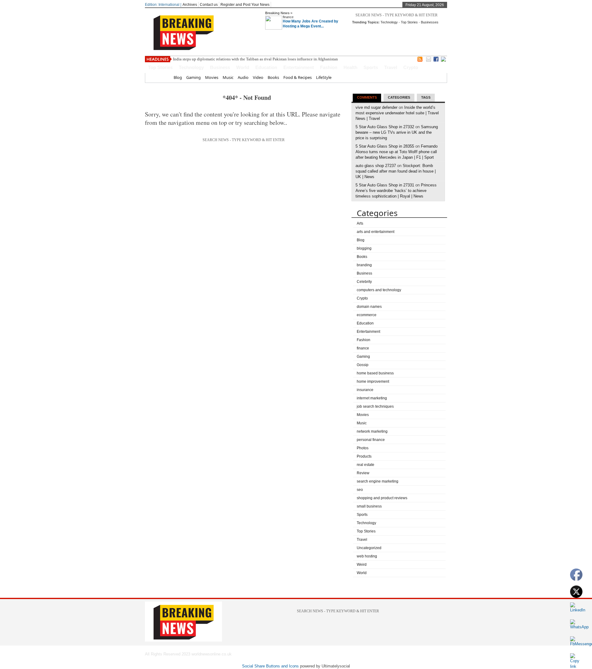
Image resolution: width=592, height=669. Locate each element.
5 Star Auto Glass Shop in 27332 (385, 126)
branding (364, 265)
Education (266, 67)
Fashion (328, 67)
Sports (371, 67)
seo (360, 489)
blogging (364, 248)
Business (220, 67)
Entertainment (298, 67)
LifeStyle (323, 77)
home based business (375, 373)
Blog (178, 77)
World (242, 67)
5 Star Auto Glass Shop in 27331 (385, 185)
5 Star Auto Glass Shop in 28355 (385, 146)
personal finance (371, 440)
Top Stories (409, 22)
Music (228, 77)
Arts (360, 223)
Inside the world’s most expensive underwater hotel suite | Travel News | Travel (397, 113)
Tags (425, 97)
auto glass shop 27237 (376, 165)
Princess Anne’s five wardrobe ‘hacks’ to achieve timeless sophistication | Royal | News (396, 190)
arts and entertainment (375, 232)
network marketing (372, 431)
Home (163, 77)
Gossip (362, 365)
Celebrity (364, 281)
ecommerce (366, 315)
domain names (369, 306)
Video (258, 77)
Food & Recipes (297, 77)
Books (273, 77)
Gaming (193, 77)
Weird (362, 564)
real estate (365, 465)
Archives (190, 4)
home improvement (373, 381)
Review (363, 473)
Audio (243, 77)
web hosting (367, 556)
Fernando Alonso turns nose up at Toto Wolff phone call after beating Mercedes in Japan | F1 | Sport (397, 152)
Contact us (209, 4)
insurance (365, 390)
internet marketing (372, 398)
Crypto (410, 67)
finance (288, 17)
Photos (362, 448)
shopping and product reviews (382, 498)
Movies (211, 77)
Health (350, 67)
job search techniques (375, 406)
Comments (367, 97)
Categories (399, 97)
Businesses (429, 22)
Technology (389, 22)
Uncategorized (369, 548)
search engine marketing (377, 481)
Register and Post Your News (244, 4)
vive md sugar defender (376, 107)
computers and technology (379, 290)
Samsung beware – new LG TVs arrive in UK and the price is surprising (397, 132)
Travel (390, 67)
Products (364, 456)
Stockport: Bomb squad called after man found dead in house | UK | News (396, 171)
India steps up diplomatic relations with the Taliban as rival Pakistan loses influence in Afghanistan (255, 59)
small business (369, 506)
